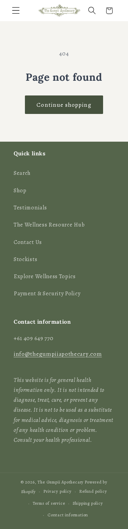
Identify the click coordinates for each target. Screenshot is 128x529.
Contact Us (28, 242)
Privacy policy (57, 491)
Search (22, 173)
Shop (20, 190)
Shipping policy (88, 503)
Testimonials (30, 207)
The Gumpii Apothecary (61, 482)
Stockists (25, 259)
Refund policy (93, 491)
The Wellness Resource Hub (49, 225)
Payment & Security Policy (47, 293)
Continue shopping (64, 105)
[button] (16, 11)
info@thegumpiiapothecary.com (58, 354)
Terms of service (49, 503)
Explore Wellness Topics (45, 276)
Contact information (67, 515)
